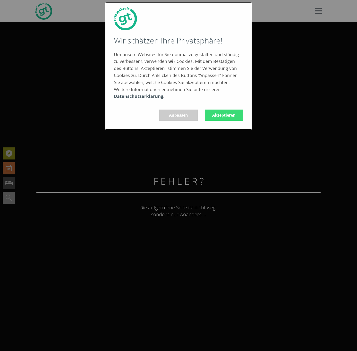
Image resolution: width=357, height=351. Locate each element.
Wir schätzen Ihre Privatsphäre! (168, 40)
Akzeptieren (224, 115)
